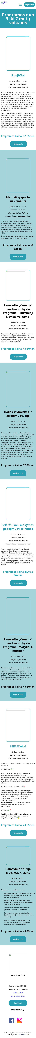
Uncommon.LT (23, 1035)
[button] (20, 4)
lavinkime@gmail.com (18, 996)
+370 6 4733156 (18, 993)
